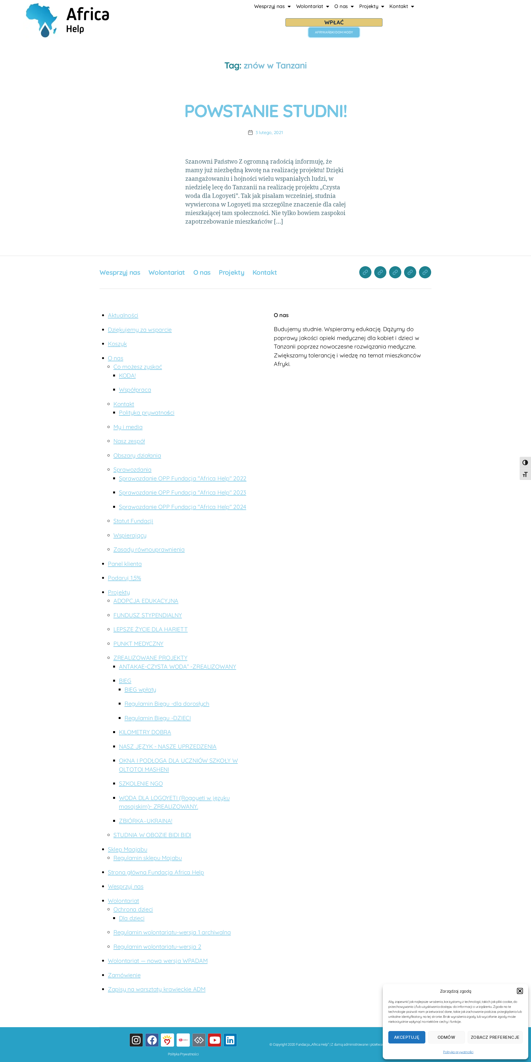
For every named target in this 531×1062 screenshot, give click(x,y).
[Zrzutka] (183, 1040)
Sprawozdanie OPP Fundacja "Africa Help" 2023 (182, 492)
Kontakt (398, 6)
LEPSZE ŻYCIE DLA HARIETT (150, 629)
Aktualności (123, 315)
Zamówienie (124, 975)
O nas (341, 6)
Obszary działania (137, 455)
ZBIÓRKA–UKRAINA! (145, 820)
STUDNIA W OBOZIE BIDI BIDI (152, 834)
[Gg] (199, 1040)
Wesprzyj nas (269, 6)
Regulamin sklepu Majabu (147, 857)
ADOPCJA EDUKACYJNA (145, 600)
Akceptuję (407, 1037)
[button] (520, 991)
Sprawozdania (132, 469)
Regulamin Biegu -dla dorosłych (166, 703)
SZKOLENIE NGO (141, 783)
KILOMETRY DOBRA (145, 732)
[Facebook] (152, 1040)
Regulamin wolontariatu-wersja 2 (157, 946)
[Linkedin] (230, 1040)
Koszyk (117, 343)
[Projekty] (410, 272)
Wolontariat (309, 6)
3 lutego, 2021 (269, 132)
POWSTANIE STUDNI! (265, 111)
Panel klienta (125, 563)
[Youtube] (214, 1040)
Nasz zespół (129, 440)
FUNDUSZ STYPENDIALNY (147, 615)
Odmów (446, 1037)
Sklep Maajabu (127, 849)
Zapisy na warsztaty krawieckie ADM (156, 989)
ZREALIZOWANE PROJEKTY (150, 657)
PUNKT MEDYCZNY (138, 643)
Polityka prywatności (458, 1052)
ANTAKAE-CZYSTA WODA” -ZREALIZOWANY (177, 666)
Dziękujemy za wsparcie (140, 329)
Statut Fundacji (133, 520)
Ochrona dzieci (133, 909)
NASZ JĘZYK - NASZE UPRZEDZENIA (168, 746)
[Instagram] (136, 1040)
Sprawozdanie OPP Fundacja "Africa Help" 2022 (182, 478)
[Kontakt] (425, 272)
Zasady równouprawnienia (149, 549)
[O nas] (395, 272)
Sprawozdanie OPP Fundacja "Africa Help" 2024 (182, 506)
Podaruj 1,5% (124, 577)
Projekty (368, 6)
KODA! (127, 375)
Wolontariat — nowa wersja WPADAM (157, 960)
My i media (127, 426)
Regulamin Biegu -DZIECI (157, 717)
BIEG (125, 680)
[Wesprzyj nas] (365, 272)
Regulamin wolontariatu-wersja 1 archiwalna (172, 932)
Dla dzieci (131, 918)
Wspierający (130, 535)
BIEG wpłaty (140, 689)
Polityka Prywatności (183, 1054)
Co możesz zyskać (137, 366)
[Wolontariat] (380, 272)
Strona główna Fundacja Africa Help (156, 872)
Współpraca (135, 389)
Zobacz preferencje (495, 1037)
